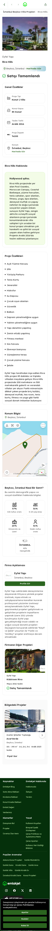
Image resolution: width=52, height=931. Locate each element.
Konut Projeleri (29, 875)
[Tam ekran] (43, 425)
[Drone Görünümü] (12, 425)
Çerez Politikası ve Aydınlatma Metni (33, 835)
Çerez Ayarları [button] (32, 841)
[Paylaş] (45, 4)
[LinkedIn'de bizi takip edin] (30, 890)
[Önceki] (12, 4)
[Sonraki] (18, 4)
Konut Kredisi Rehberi (12, 802)
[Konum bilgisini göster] (6, 472)
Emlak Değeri (8, 807)
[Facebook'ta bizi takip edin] (14, 890)
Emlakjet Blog (9, 787)
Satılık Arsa (33, 865)
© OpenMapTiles (37, 474)
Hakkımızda (31, 787)
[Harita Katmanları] (42, 472)
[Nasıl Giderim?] (43, 465)
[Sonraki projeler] (42, 735)
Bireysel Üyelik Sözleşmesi (32, 829)
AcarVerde (12, 738)
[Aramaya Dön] (4, 4)
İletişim (29, 792)
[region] (24, 449)
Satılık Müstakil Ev (32, 860)
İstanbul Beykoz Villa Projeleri (19, 11)
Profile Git (25, 583)
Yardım (29, 797)
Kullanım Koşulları (33, 823)
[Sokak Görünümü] (7, 425)
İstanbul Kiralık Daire (12, 875)
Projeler (6, 828)
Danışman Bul (8, 823)
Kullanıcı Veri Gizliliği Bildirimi (34, 846)
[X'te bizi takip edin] (22, 890)
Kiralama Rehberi (10, 797)
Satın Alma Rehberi (11, 792)
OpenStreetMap (41, 475)
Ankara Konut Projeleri (12, 860)
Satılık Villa (7, 870)
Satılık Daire (8, 865)
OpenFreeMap (27, 474)
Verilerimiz (7, 812)
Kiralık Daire (21, 865)
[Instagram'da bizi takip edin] (6, 890)
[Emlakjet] (11, 883)
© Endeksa (17, 474)
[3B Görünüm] (17, 425)
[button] (25, 33)
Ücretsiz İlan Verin (11, 834)
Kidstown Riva (14, 679)
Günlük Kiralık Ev (22, 870)
